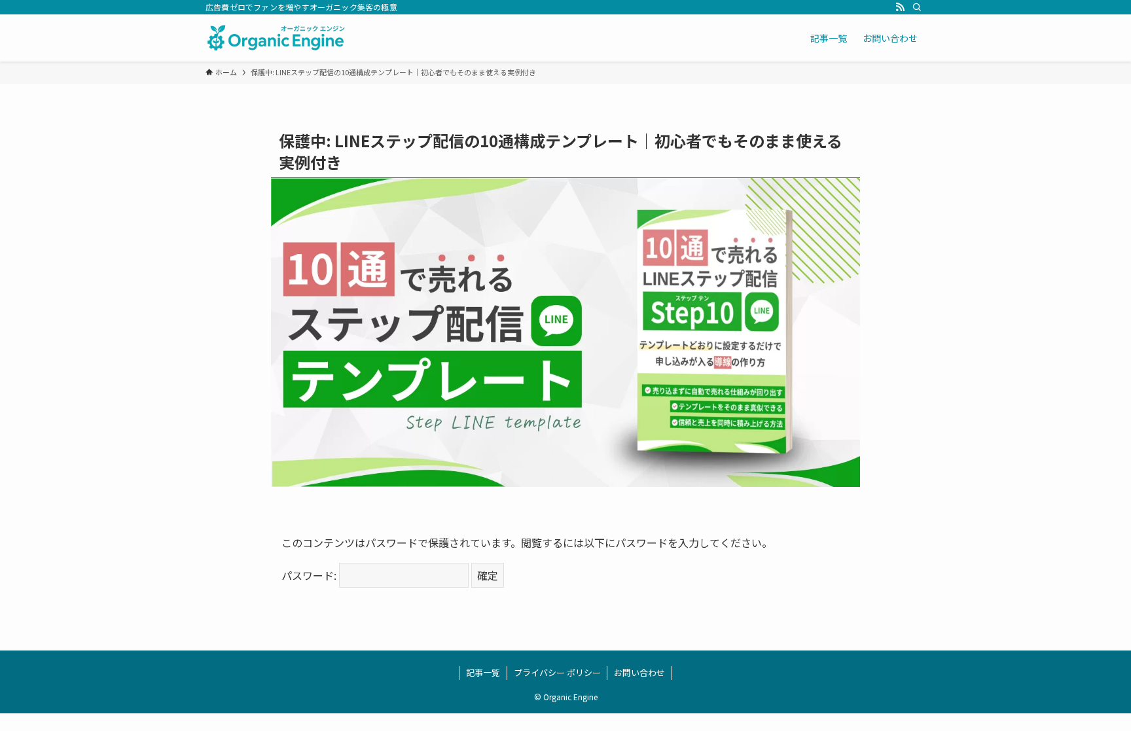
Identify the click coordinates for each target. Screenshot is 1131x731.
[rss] (899, 7)
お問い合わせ (639, 672)
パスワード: (310, 575)
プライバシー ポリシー (557, 672)
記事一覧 (483, 672)
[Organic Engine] (277, 38)
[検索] (916, 7)
